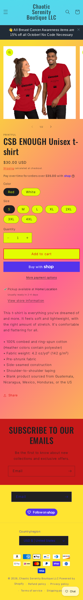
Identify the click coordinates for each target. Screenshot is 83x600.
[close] (78, 29)
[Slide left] (32, 126)
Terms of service (32, 590)
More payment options (41, 277)
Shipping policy (56, 590)
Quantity (9, 229)
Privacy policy (59, 583)
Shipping (8, 168)
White (31, 192)
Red (11, 192)
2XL (69, 209)
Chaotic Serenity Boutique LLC (39, 578)
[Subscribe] (70, 471)
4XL (29, 219)
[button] (5, 12)
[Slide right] (50, 126)
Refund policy (37, 583)
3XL (11, 219)
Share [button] (13, 395)
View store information (26, 301)
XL (52, 209)
